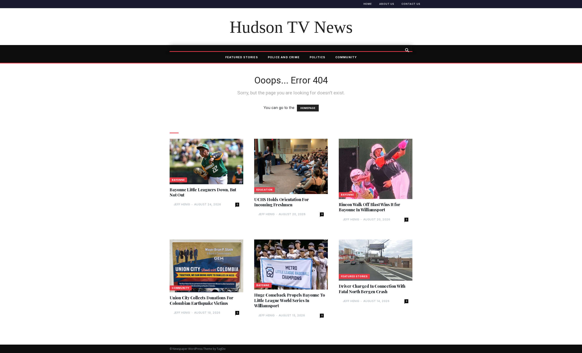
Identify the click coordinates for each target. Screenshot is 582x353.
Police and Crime (284, 57)
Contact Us (410, 3)
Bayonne (178, 180)
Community (346, 57)
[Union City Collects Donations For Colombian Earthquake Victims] (206, 266)
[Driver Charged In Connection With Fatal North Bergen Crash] (375, 260)
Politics (317, 57)
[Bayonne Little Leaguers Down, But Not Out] (206, 161)
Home (368, 3)
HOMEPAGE (307, 108)
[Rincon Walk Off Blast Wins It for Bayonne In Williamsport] (375, 169)
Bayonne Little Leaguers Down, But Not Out (203, 192)
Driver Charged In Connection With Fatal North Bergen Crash (372, 289)
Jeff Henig (182, 204)
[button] (406, 50)
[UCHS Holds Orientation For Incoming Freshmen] (291, 166)
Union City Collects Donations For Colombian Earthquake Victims (201, 300)
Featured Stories (241, 57)
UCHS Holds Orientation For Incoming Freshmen (281, 202)
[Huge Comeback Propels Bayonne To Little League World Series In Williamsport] (291, 265)
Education (264, 189)
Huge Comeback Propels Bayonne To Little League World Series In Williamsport (289, 300)
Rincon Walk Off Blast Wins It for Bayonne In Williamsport (369, 207)
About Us (386, 3)
